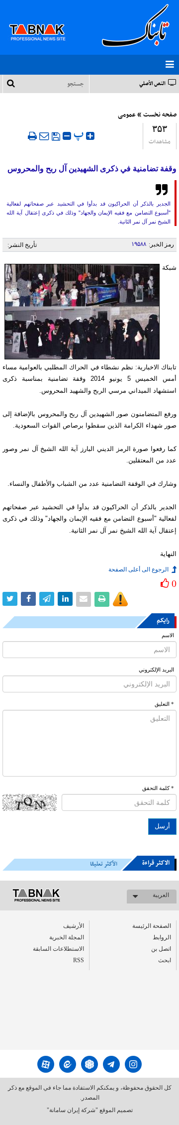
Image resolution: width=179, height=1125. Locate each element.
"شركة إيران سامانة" (72, 1110)
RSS (78, 960)
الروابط (162, 937)
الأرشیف (73, 925)
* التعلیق (164, 704)
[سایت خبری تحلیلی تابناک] (43, 21)
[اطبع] (32, 136)
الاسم (168, 635)
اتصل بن (161, 948)
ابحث (164, 960)
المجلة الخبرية (66, 937)
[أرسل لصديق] (44, 136)
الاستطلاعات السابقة (58, 948)
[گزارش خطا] (120, 599)
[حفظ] (56, 136)
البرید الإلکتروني (156, 670)
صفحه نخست (160, 115)
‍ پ (80, 134)
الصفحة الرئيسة (151, 925)
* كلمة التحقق (158, 788)
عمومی (127, 115)
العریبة (161, 895)
